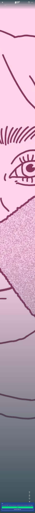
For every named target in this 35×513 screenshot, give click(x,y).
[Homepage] (17, 2)
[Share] (29, 502)
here (32, 505)
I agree (17, 507)
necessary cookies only (17, 509)
